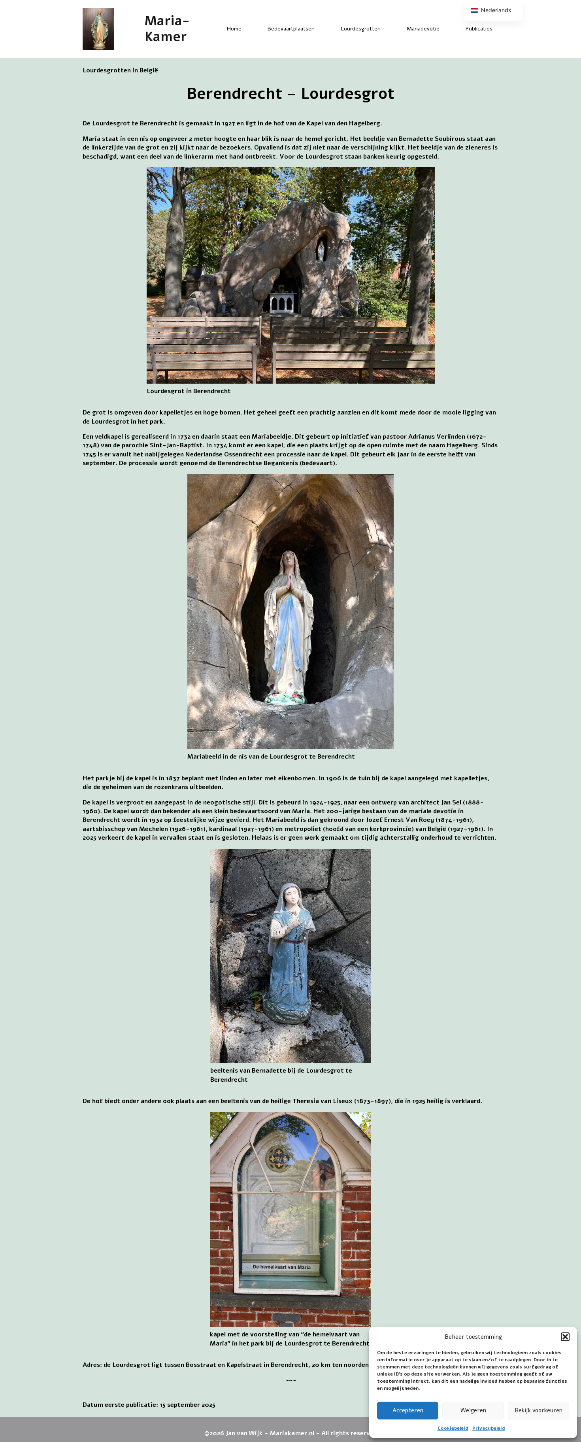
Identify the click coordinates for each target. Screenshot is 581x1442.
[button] (565, 1337)
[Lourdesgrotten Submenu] (387, 29)
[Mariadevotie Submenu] (446, 29)
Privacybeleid (488, 1428)
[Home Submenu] (248, 29)
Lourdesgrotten (361, 28)
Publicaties (479, 28)
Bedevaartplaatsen (291, 28)
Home (234, 28)
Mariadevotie (423, 28)
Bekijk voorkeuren (538, 1410)
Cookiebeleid (453, 1428)
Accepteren (407, 1410)
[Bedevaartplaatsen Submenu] (321, 29)
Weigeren (473, 1410)
